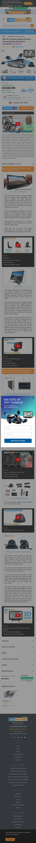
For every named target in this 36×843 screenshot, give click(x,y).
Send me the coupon (18, 441)
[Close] (33, 398)
